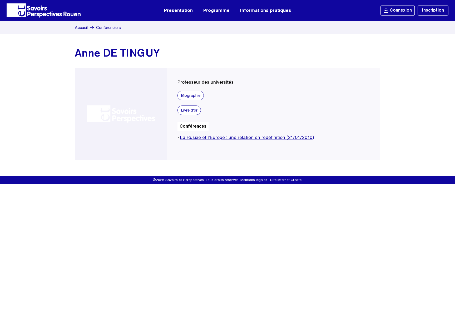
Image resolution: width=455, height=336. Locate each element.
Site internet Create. (286, 180)
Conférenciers (108, 27)
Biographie (190, 95)
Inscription (433, 10)
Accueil (81, 27)
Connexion (401, 10)
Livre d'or (189, 110)
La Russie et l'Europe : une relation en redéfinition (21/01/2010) (247, 137)
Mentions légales (253, 180)
